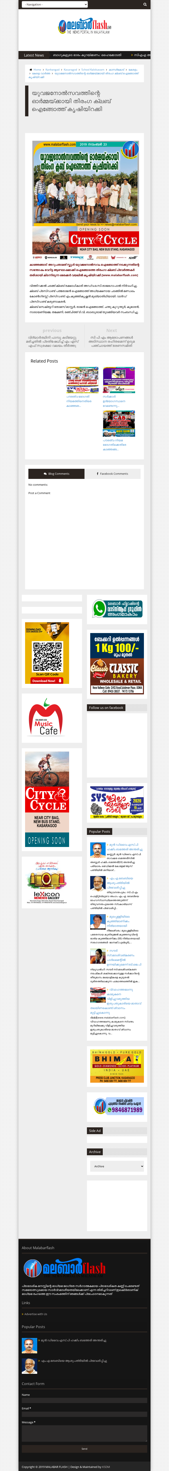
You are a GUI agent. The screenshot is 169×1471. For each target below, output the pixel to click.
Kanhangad (52, 69)
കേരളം (133, 69)
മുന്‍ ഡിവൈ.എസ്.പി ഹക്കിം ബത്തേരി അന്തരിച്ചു (73, 1340)
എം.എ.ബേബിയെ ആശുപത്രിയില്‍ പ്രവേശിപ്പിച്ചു (120, 882)
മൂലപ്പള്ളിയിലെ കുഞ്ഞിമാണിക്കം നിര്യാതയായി (118, 921)
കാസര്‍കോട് (116, 69)
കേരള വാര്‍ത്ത (41, 73)
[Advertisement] (117, 1206)
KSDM (106, 1467)
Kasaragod (70, 69)
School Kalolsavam (92, 69)
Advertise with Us (35, 1314)
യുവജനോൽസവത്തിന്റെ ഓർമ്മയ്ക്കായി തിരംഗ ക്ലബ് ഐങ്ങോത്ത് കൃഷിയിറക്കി (83, 75)
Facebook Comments (113, 474)
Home (37, 69)
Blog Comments (58, 474)
